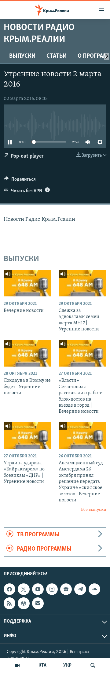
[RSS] (9, 603)
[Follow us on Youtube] (38, 589)
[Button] (20, 180)
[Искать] (93, 665)
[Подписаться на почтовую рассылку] (38, 603)
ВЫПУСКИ (22, 56)
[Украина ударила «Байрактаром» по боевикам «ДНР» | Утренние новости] (27, 435)
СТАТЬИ (56, 56)
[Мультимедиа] (17, 665)
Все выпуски (93, 509)
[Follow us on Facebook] (9, 589)
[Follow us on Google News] (66, 589)
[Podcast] (23, 603)
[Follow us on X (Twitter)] (23, 589)
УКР (67, 665)
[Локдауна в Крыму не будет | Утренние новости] (27, 353)
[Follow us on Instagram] (52, 589)
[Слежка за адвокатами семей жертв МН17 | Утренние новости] (82, 283)
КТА (42, 665)
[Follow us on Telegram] (80, 589)
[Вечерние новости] (27, 283)
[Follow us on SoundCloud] (94, 589)
